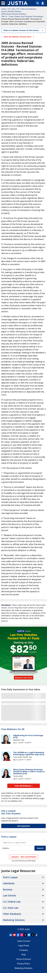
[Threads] (25, 934)
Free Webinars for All (12, 729)
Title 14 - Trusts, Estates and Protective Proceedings (22, 16)
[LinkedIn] (10, 934)
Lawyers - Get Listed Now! (23, 856)
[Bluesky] (28, 934)
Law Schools (9, 895)
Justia (3, 9)
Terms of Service (23, 959)
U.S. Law (11, 9)
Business (7, 889)
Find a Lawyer (9, 836)
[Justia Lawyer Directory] (36, 934)
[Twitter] (32, 934)
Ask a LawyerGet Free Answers (11, 812)
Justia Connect (23, 941)
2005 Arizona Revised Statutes (13, 14)
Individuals (9, 883)
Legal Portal (23, 946)
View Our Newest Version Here (18, 36)
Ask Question (23, 826)
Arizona (11, 607)
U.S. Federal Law (11, 901)
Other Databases (12, 913)
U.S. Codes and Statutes (26, 9)
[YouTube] (14, 934)
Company (23, 950)
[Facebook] (18, 934)
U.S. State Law (10, 907)
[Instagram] (21, 934)
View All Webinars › (23, 785)
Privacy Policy (23, 964)
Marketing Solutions (14, 919)
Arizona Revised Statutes (11, 11)
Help (23, 955)
